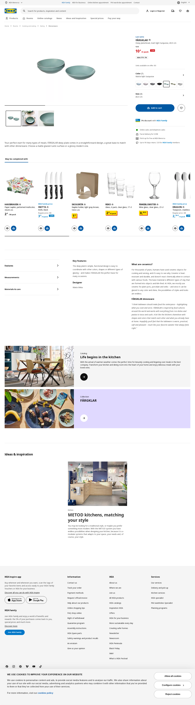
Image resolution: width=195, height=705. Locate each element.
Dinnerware (53, 26)
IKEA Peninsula (115, 643)
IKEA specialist (157, 598)
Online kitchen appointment (98, 2)
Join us (112, 593)
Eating (42, 26)
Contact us (72, 582)
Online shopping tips (76, 608)
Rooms (15, 26)
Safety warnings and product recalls (82, 638)
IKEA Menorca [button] (14, 2)
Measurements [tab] (12, 277)
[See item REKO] (120, 185)
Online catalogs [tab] (44, 18)
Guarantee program (75, 623)
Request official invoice (77, 598)
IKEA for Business (79, 2)
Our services (156, 582)
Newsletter (114, 633)
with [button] (154, 120)
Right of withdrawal (75, 618)
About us (113, 582)
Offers (112, 613)
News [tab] (59, 18)
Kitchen (70, 510)
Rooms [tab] (30, 18)
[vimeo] (27, 666)
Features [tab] (9, 265)
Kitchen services (158, 593)
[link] (138, 84)
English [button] (184, 2)
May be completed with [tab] (16, 159)
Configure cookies (171, 685)
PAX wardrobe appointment (121, 2)
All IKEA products (116, 598)
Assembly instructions (76, 628)
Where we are (115, 588)
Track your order (74, 588)
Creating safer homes (118, 628)
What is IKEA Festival (118, 658)
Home (7, 26)
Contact (137, 2)
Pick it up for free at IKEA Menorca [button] (152, 138)
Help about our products (78, 603)
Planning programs (159, 608)
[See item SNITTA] (53, 185)
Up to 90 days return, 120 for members (160, 143)
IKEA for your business (119, 618)
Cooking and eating (29, 26)
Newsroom (114, 638)
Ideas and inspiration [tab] (76, 18)
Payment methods (75, 593)
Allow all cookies (172, 676)
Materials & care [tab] (13, 289)
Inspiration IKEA (116, 608)
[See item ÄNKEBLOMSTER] (154, 185)
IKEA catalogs (115, 603)
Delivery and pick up (159, 588)
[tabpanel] (131, 298)
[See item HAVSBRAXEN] (20, 185)
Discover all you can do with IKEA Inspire (22, 592)
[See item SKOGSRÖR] (87, 185)
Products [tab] (13, 18)
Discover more (11, 626)
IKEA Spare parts (74, 633)
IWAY (111, 653)
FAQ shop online (74, 613)
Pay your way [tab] (114, 18)
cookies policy (45, 693)
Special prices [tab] (97, 18)
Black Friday (114, 648)
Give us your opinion (76, 648)
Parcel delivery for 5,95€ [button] (149, 134)
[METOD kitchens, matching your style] (97, 484)
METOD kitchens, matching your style (96, 517)
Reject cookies (172, 694)
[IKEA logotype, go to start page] (11, 11)
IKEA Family (66, 2)
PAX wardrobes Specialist (162, 603)
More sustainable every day (121, 623)
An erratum (72, 643)
